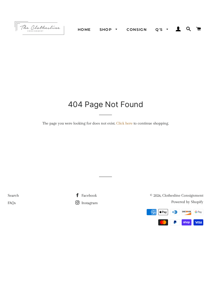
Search (13, 195)
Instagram (89, 203)
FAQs (12, 203)
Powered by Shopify (187, 202)
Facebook (89, 195)
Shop (106, 29)
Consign (137, 29)
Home (84, 29)
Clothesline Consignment (182, 195)
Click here (124, 123)
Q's (159, 29)
